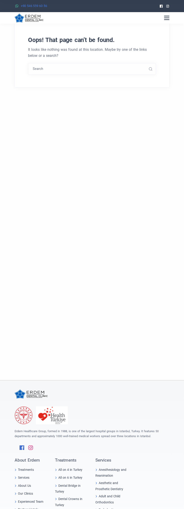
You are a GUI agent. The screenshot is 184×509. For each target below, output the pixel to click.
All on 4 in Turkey (70, 469)
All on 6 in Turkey (70, 477)
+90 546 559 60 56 (34, 6)
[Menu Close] (166, 18)
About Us (24, 485)
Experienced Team (30, 501)
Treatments (26, 469)
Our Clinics (25, 493)
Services (23, 477)
